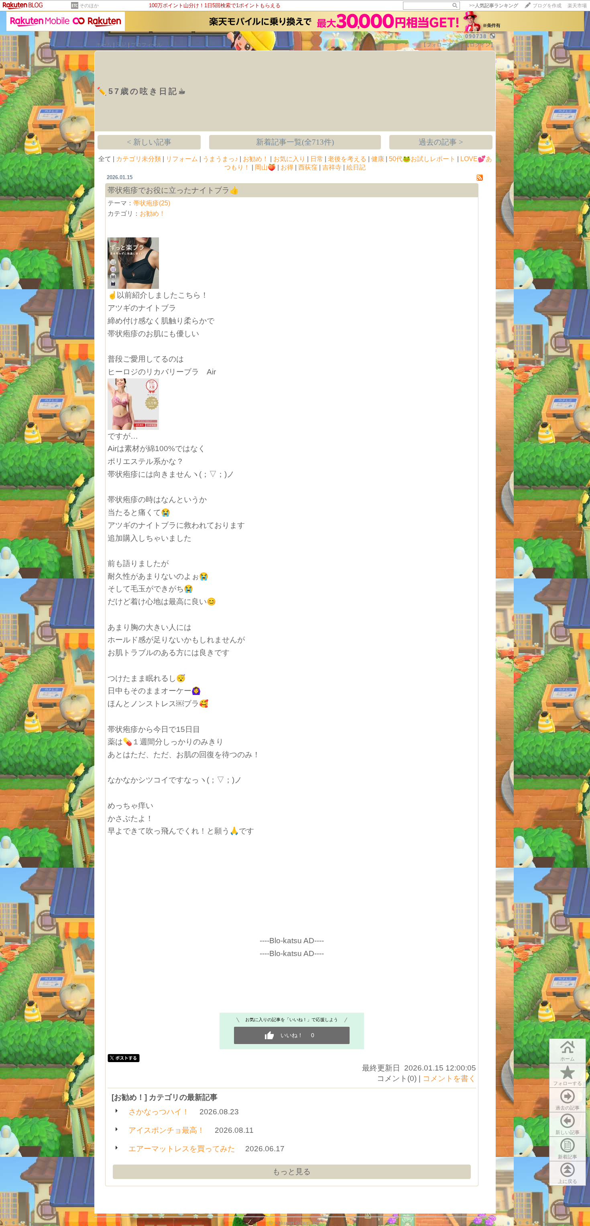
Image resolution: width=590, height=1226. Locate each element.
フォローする (567, 1083)
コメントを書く (449, 1078)
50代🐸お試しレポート (422, 158)
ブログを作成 (547, 5)
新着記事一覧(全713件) (295, 142)
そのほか (89, 5)
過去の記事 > (441, 142)
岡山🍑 (265, 167)
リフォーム (182, 158)
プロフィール (146, 45)
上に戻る (567, 1181)
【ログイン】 (480, 45)
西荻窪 (307, 167)
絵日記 (356, 167)
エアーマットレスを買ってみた (181, 1148)
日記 (121, 45)
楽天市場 (577, 5)
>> (493, 5)
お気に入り (289, 158)
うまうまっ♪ (220, 158)
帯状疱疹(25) (151, 203)
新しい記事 (567, 1132)
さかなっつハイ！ (158, 1111)
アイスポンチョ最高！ (166, 1130)
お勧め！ (256, 158)
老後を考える (347, 158)
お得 (287, 167)
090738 (476, 36)
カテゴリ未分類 (138, 158)
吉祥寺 (332, 167)
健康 (377, 158)
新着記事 (567, 1157)
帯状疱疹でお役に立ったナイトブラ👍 (173, 190)
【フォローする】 (442, 45)
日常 (316, 158)
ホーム (104, 45)
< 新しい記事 (149, 142)
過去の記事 (567, 1108)
